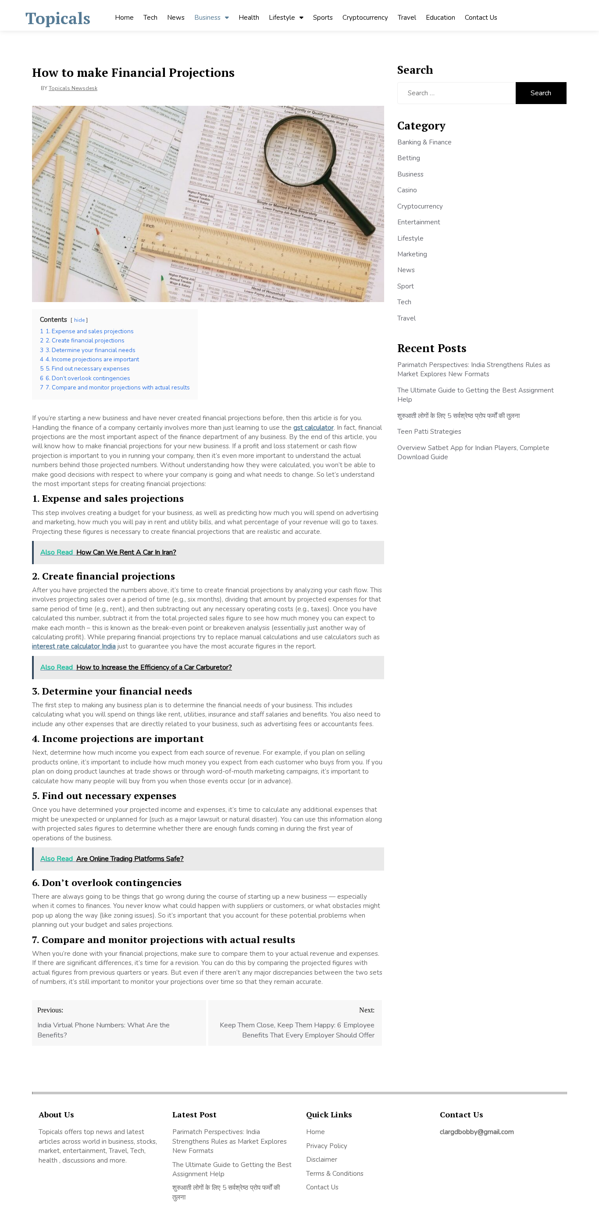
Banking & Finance (424, 142)
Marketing (412, 254)
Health (249, 17)
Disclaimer (321, 1159)
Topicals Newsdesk (73, 88)
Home (124, 17)
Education (440, 17)
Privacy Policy (326, 1146)
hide (79, 320)
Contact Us (481, 17)
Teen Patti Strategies (429, 431)
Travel (407, 17)
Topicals (57, 18)
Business (207, 17)
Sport (405, 286)
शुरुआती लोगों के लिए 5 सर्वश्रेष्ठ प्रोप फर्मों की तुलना (458, 415)
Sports (323, 17)
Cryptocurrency (365, 17)
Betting (408, 158)
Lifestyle (282, 17)
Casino (407, 190)
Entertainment (418, 222)
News (176, 17)
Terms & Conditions (335, 1173)
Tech (150, 17)
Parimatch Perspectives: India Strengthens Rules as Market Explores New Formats (473, 369)
